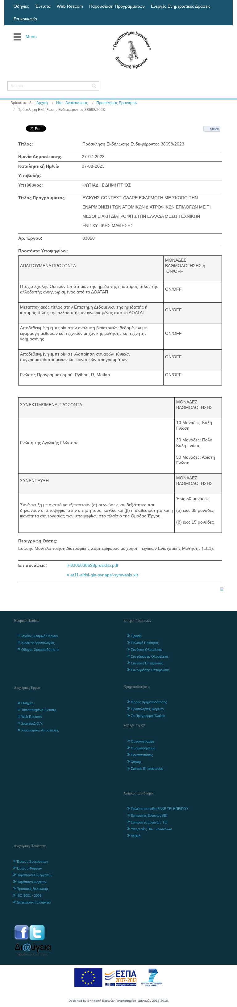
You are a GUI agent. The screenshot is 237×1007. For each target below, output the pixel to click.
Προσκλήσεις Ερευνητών (116, 103)
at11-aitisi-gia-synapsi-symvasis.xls (104, 574)
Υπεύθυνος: (30, 185)
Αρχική (42, 103)
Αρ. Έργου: (30, 238)
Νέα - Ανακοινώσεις (72, 103)
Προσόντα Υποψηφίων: (43, 250)
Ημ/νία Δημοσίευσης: (40, 156)
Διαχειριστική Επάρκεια (34, 902)
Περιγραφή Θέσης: (37, 540)
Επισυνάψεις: (32, 565)
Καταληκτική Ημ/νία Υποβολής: (39, 171)
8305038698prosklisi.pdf (94, 565)
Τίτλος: (25, 143)
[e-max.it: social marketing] (221, 589)
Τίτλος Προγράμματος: (42, 197)
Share (214, 129)
